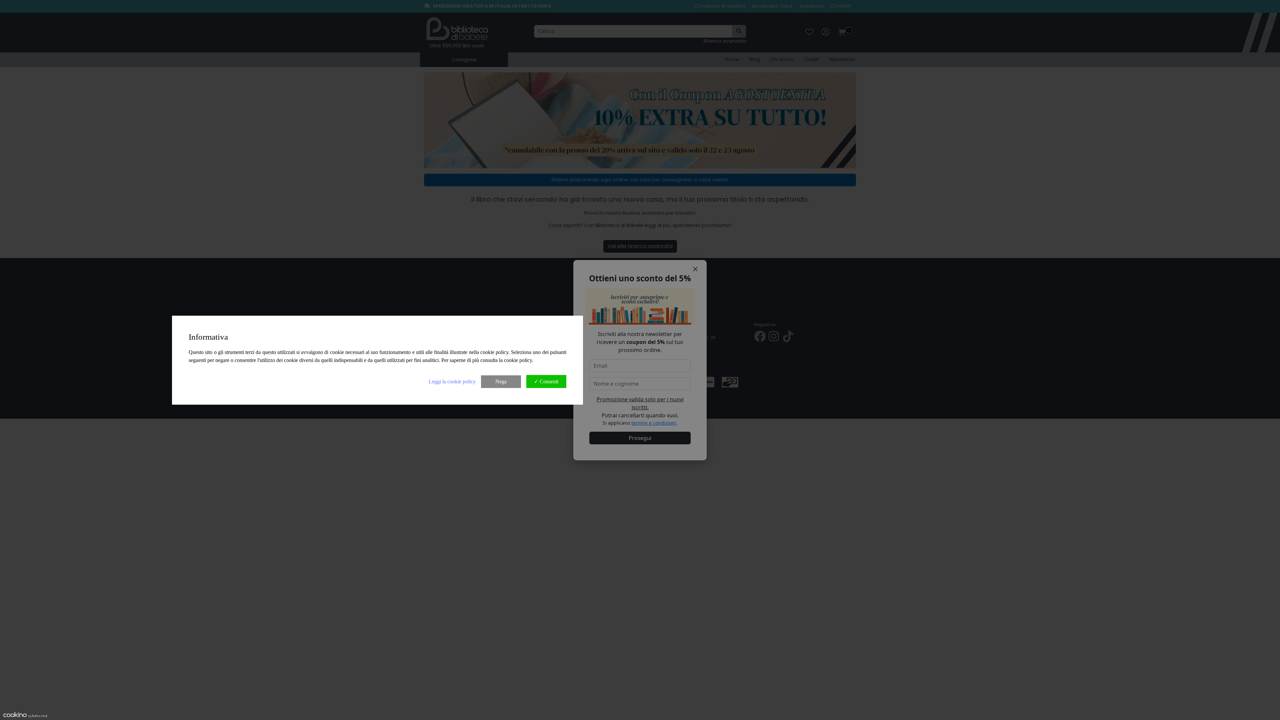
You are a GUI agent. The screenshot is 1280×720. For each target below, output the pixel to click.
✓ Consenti (546, 381)
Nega (501, 381)
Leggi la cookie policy (452, 381)
